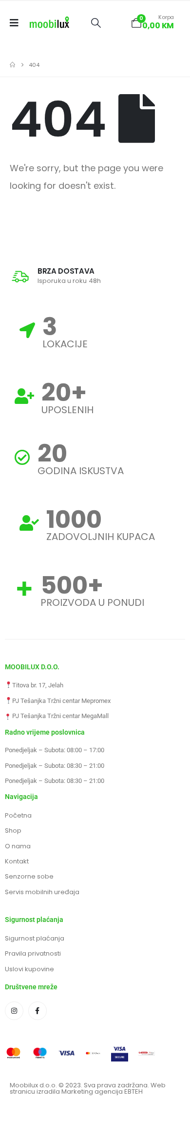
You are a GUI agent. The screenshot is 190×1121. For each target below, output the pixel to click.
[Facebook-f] (37, 1010)
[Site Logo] (49, 23)
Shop (13, 830)
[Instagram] (14, 1010)
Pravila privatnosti (33, 953)
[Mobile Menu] (17, 23)
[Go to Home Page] (12, 65)
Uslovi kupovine (29, 969)
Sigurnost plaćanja (34, 938)
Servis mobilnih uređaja (42, 892)
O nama (18, 846)
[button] (96, 23)
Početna (18, 815)
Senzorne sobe (29, 876)
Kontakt (17, 861)
